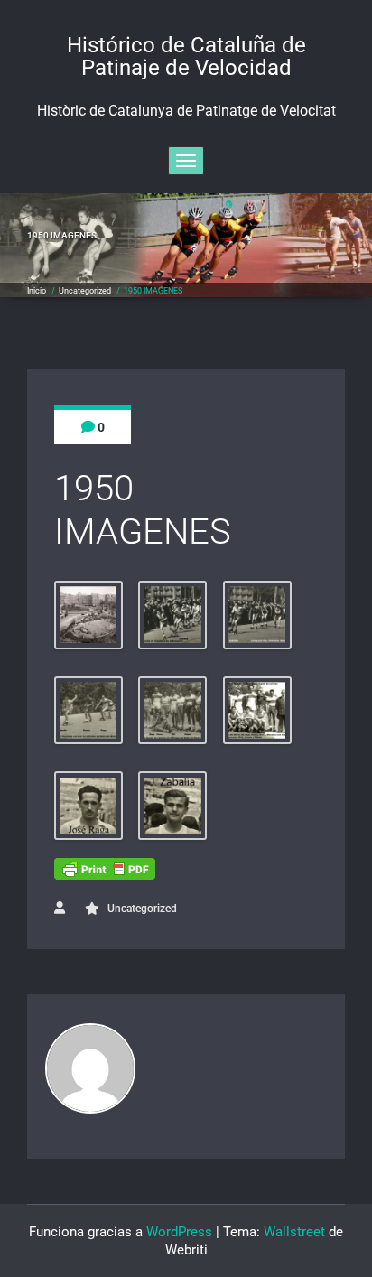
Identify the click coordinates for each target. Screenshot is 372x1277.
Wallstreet (294, 1232)
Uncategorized (85, 290)
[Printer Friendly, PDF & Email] (104, 869)
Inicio (36, 290)
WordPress (179, 1232)
